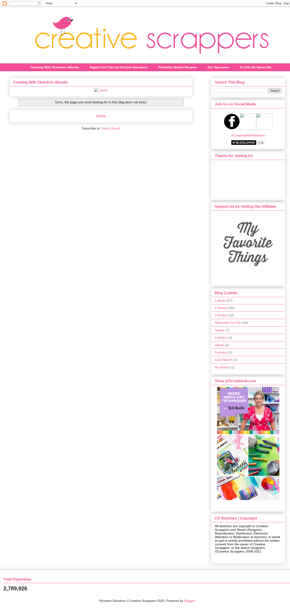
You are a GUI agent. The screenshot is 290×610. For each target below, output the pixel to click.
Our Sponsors (218, 67)
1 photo (220, 300)
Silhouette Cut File (228, 322)
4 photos (221, 337)
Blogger (189, 601)
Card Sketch (223, 360)
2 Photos (221, 308)
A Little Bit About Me (255, 67)
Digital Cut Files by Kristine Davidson (119, 67)
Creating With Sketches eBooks (54, 67)
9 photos (221, 352)
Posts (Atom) (111, 128)
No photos (222, 367)
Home (101, 116)
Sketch (220, 330)
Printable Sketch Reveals (177, 67)
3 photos (221, 315)
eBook (219, 345)
